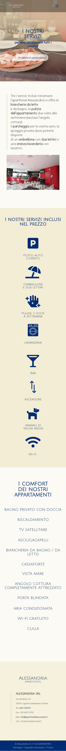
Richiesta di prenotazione (31, 57)
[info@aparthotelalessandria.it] (20, 716)
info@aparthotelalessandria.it (34, 716)
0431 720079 (25, 707)
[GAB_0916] (33, 189)
